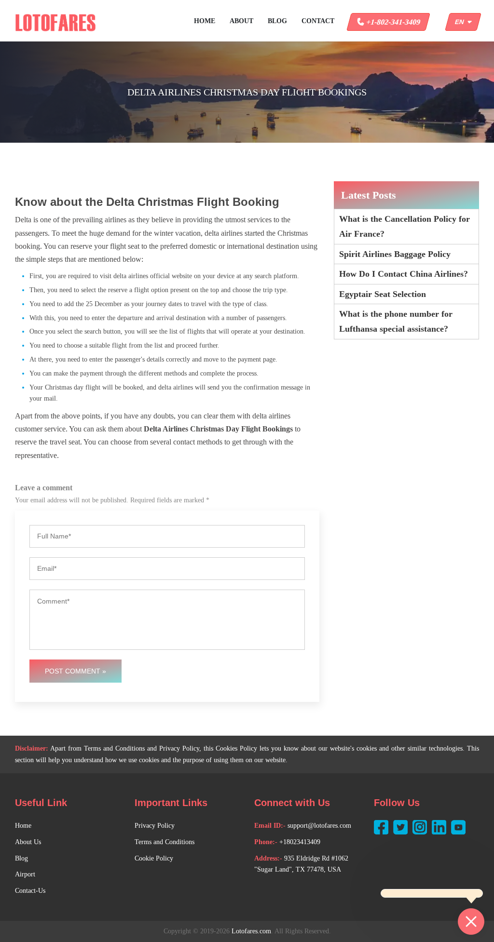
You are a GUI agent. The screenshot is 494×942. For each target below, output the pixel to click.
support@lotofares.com (319, 825)
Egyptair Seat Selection (382, 294)
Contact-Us (30, 890)
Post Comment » (75, 671)
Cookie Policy (154, 858)
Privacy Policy (155, 825)
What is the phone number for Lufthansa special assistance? (396, 321)
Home (204, 21)
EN (461, 22)
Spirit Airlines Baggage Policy (395, 254)
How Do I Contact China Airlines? (403, 274)
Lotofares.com (251, 931)
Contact (318, 21)
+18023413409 (299, 842)
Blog (277, 21)
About (241, 21)
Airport (25, 874)
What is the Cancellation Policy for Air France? (404, 226)
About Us (28, 842)
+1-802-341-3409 (392, 22)
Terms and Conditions (164, 842)
